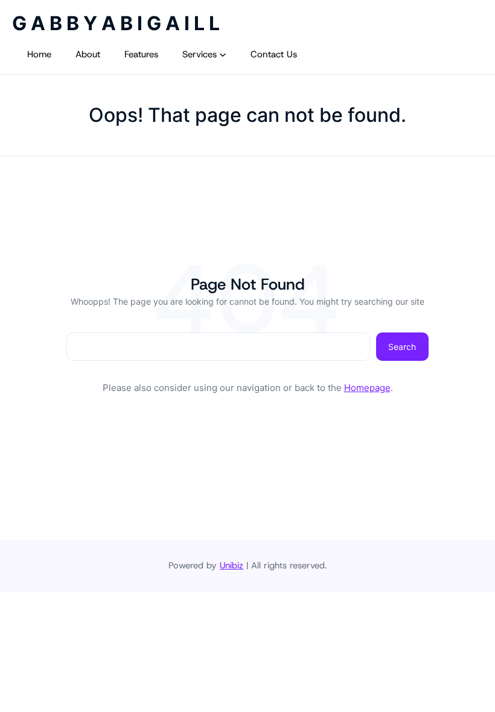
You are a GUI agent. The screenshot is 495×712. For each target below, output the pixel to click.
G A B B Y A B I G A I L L (116, 23)
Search (402, 347)
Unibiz (231, 565)
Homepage (367, 387)
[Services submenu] (222, 54)
